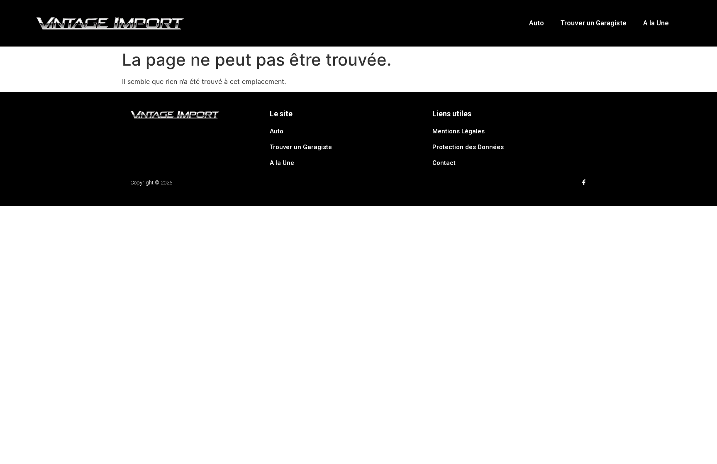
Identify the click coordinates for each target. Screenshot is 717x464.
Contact (444, 163)
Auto (536, 23)
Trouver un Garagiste (594, 23)
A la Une (656, 23)
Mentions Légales (458, 131)
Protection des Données (468, 147)
